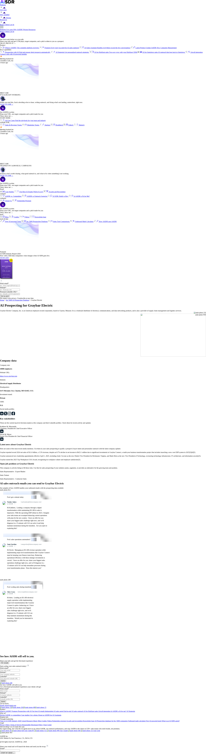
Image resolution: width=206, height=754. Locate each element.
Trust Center (47, 725)
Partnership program (59, 721)
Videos (49, 721)
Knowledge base (89, 721)
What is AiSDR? (6, 711)
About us (41, 715)
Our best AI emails (38, 711)
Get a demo (34, 715)
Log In (12, 25)
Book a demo (5, 25)
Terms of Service (16, 725)
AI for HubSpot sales (91, 711)
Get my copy (4, 258)
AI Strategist (130, 711)
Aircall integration (104, 711)
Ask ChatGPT (29, 731)
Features (15, 711)
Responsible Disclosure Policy (32, 725)
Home (2, 300)
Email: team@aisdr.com (8, 705)
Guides (44, 721)
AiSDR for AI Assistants (53, 715)
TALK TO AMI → (6, 104)
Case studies (25, 715)
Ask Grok (96, 731)
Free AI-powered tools (154, 721)
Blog (40, 721)
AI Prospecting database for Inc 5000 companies (111, 721)
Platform (3, 30)
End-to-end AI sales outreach (74, 711)
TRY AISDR (4, 663)
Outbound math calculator (137, 721)
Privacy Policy (5, 725)
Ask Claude (63, 731)
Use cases (9, 30)
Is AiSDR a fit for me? (118, 711)
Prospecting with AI (25, 711)
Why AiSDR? (18, 30)
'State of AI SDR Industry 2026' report (13, 721)
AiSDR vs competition (13, 715)
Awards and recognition (74, 721)
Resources (32, 30)
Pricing (8, 18)
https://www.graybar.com (8, 376)
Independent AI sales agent (54, 711)
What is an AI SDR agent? (171, 721)
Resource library (32, 721)
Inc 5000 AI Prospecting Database (17, 300)
